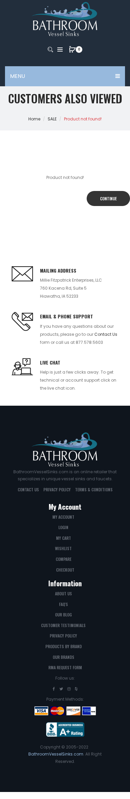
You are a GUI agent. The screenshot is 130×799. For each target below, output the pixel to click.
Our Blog (63, 614)
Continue (108, 198)
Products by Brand (63, 646)
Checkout (65, 570)
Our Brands (63, 657)
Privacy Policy (57, 489)
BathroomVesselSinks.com (55, 754)
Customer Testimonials (63, 625)
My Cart (63, 538)
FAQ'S (63, 604)
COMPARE (63, 559)
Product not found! (83, 119)
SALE (52, 119)
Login (63, 527)
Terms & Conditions (94, 489)
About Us (63, 593)
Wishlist (63, 548)
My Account (63, 517)
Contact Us (105, 334)
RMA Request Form (65, 667)
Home (34, 119)
